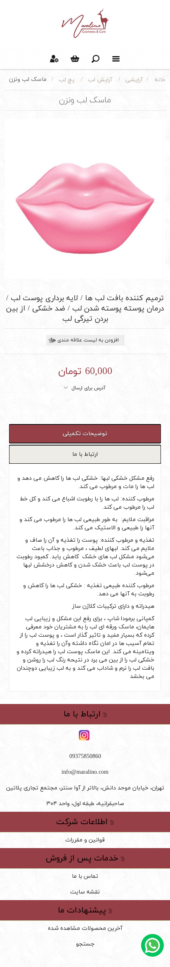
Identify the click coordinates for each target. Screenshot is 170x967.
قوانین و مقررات (85, 840)
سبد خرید (74, 58)
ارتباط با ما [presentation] (85, 454)
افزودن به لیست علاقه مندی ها (85, 340)
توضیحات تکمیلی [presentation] (85, 434)
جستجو (85, 944)
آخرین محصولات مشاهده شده (85, 928)
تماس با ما (85, 876)
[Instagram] (85, 736)
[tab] (85, 433)
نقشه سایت (85, 892)
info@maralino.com (85, 772)
